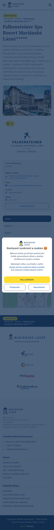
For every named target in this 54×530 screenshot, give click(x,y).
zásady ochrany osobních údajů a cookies (26, 267)
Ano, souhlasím (27, 279)
